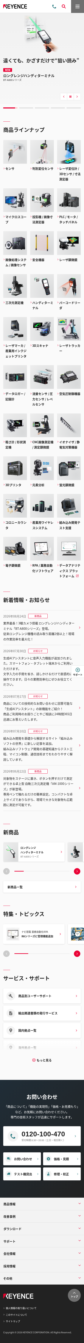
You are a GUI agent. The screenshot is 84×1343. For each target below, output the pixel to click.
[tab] (10, 107)
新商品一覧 (15, 887)
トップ (74, 1296)
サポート (77, 674)
